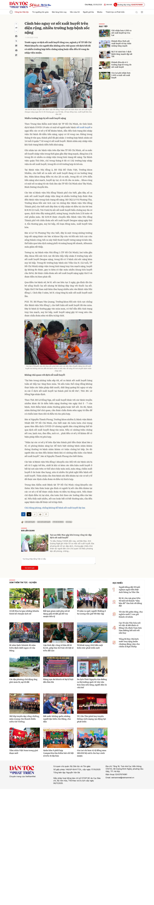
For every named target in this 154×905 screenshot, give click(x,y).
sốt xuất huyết (83, 127)
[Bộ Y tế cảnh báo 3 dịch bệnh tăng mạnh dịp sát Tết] (104, 54)
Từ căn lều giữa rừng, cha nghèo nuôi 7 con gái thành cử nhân (131, 614)
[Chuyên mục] (142, 12)
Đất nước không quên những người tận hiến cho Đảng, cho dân (57, 719)
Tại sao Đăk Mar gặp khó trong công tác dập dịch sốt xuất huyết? (71, 536)
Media (99, 12)
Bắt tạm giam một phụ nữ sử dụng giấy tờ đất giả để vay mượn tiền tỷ (56, 614)
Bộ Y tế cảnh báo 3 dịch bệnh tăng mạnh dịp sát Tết (121, 54)
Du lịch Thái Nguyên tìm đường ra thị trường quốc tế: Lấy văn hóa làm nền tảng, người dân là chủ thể (92, 683)
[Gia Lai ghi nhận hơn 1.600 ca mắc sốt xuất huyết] (104, 76)
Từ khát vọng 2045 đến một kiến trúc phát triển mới (90, 646)
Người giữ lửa (88, 12)
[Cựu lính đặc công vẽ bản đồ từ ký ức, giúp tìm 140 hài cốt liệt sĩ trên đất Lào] (58, 632)
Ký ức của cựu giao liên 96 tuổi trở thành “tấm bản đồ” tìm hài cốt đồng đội (130, 602)
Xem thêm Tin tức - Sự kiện (23, 582)
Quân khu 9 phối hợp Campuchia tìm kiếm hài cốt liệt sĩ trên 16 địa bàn (58, 753)
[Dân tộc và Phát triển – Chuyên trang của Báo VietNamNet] (18, 4)
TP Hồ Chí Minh (58, 522)
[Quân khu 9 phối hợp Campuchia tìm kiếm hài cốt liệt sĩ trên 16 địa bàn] (58, 738)
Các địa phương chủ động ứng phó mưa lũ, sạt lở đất (23, 680)
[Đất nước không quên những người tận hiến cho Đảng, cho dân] (58, 703)
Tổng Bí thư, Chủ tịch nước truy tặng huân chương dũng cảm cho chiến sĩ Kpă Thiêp (129, 643)
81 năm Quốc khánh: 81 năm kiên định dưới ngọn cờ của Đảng (22, 648)
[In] (40, 514)
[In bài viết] (16, 50)
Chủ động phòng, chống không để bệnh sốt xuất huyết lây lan (55, 507)
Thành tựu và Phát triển (115, 12)
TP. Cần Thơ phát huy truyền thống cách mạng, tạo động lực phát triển (91, 719)
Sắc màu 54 (75, 12)
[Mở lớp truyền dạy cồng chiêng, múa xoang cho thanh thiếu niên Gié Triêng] (24, 703)
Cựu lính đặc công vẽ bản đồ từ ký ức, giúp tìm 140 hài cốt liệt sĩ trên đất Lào (58, 648)
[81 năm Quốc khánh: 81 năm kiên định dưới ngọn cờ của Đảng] (24, 632)
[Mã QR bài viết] (16, 55)
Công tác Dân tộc (22, 12)
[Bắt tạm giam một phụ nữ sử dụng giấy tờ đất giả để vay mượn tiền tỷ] (58, 598)
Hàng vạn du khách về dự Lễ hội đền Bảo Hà (58, 680)
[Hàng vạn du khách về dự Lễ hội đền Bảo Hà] (58, 667)
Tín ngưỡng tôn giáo (40, 12)
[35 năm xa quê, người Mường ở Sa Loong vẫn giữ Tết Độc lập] (92, 598)
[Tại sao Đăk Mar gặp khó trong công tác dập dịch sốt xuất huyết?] (34, 543)
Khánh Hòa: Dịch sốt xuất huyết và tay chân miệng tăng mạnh (121, 43)
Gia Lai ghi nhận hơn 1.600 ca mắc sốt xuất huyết (120, 75)
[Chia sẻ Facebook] (16, 36)
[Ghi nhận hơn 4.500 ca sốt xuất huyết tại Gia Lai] (104, 33)
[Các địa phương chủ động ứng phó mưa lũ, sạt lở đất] (24, 667)
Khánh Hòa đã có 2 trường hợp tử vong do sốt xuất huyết (121, 64)
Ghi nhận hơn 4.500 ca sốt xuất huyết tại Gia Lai (121, 32)
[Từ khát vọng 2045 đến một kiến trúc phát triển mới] (92, 632)
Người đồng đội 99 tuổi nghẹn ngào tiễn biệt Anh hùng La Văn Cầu (129, 589)
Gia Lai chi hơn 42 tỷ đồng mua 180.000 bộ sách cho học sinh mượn (91, 753)
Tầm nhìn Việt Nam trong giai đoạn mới (23, 751)
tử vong (68, 522)
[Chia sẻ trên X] (16, 41)
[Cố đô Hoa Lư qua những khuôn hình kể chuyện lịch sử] (24, 598)
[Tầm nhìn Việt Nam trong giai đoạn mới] (24, 738)
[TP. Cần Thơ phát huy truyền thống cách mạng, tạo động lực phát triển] (92, 703)
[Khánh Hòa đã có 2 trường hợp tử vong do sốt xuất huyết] (104, 65)
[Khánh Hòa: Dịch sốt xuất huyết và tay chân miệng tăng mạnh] (104, 44)
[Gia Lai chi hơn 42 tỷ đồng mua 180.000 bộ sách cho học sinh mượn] (92, 738)
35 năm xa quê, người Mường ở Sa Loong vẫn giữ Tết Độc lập (91, 612)
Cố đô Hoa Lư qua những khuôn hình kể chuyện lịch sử (24, 612)
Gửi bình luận (29, 568)
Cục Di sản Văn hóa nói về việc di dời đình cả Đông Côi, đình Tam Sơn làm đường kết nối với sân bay (130, 628)
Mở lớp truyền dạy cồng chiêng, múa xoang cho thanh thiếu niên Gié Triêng (24, 719)
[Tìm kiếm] (136, 12)
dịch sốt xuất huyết (44, 522)
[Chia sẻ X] (29, 514)
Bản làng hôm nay (59, 12)
